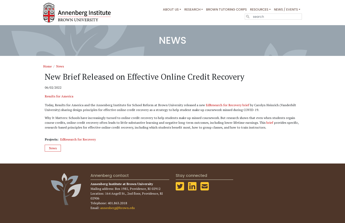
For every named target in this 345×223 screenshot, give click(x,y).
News (60, 66)
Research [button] (192, 9)
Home (47, 66)
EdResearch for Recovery (78, 139)
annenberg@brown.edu (117, 208)
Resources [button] (259, 9)
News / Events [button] (286, 9)
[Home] (78, 13)
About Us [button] (171, 9)
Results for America (59, 96)
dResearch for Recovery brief (228, 105)
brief (269, 122)
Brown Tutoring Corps (226, 9)
